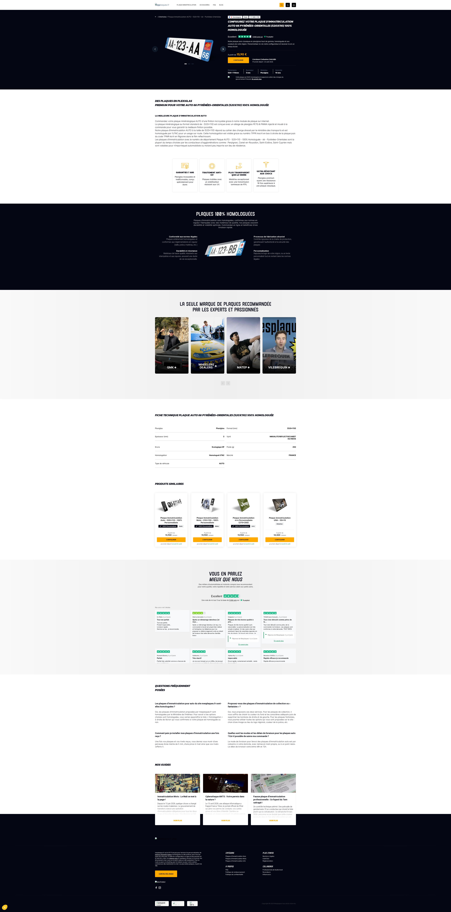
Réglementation (268, 861)
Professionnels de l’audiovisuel (273, 870)
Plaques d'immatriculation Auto (236, 856)
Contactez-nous (166, 874)
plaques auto (173, 858)
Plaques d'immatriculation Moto (236, 858)
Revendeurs (267, 872)
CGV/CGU (266, 858)
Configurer (238, 60)
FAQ (227, 870)
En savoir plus (257, 79)
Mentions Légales (268, 856)
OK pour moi (39, 907)
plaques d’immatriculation (163, 854)
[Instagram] (160, 888)
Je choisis (14, 907)
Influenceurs (267, 874)
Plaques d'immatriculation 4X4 (236, 861)
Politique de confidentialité (234, 874)
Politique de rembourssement (235, 872)
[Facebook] (156, 888)
